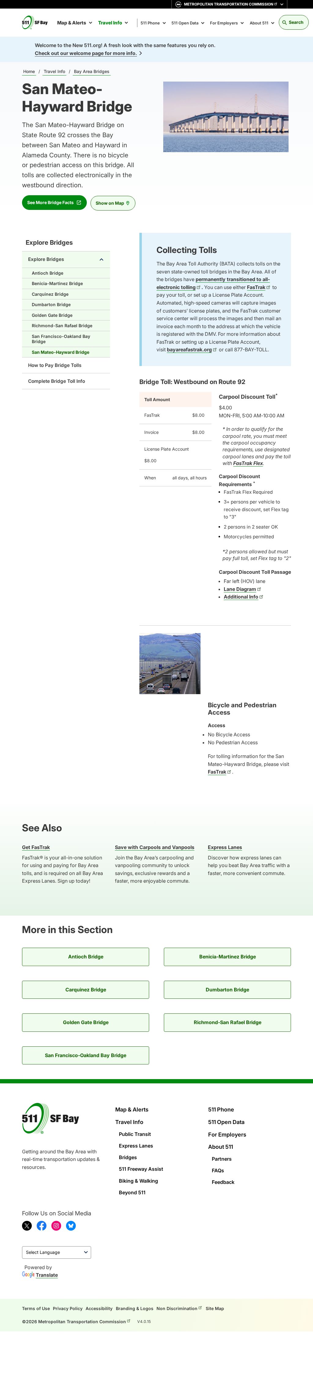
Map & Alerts (71, 23)
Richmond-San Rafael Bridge (62, 325)
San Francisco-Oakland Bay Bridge (61, 339)
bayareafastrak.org (189, 349)
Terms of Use (36, 1308)
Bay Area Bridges (91, 71)
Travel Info (110, 23)
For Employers (224, 22)
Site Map (215, 1308)
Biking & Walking (138, 1181)
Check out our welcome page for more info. (86, 53)
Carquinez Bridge (50, 294)
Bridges (128, 1157)
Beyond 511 (132, 1192)
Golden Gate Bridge (52, 315)
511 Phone (150, 22)
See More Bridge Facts (50, 202)
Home (29, 71)
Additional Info (241, 597)
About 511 (259, 22)
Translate (47, 1275)
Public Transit (135, 1134)
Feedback (223, 1182)
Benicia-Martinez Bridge (57, 283)
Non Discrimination (176, 1308)
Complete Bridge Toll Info (56, 381)
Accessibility (99, 1308)
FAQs (218, 1170)
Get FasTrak (36, 847)
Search (296, 22)
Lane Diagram (240, 589)
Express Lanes (136, 1146)
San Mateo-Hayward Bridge (60, 352)
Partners (222, 1159)
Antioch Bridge (47, 273)
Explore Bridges (49, 242)
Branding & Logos (134, 1308)
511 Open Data (184, 22)
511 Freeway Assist (141, 1169)
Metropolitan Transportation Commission (228, 4)
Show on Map (110, 203)
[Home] (37, 23)
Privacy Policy (68, 1308)
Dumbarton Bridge (51, 304)
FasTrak (256, 287)
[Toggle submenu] (101, 259)
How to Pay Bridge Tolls (54, 365)
